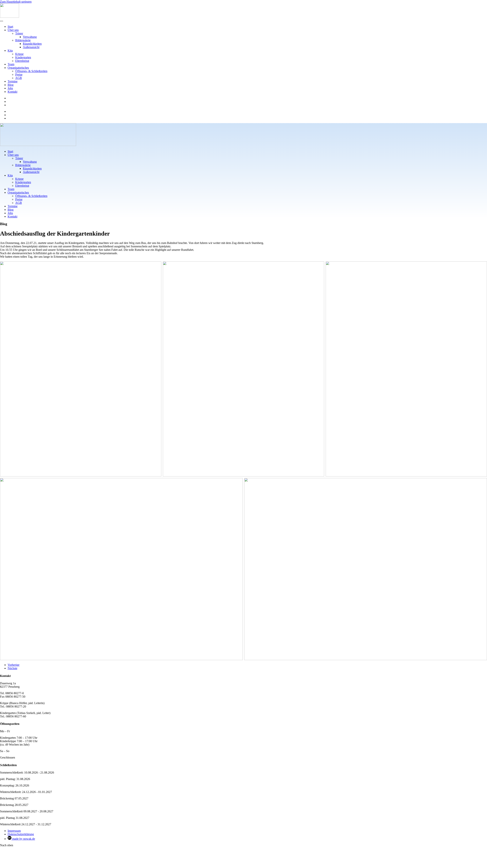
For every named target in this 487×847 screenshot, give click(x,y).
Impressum (14, 830)
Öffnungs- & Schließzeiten (31, 71)
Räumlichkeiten (32, 43)
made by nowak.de (23, 838)
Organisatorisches (18, 67)
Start (10, 26)
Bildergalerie (23, 40)
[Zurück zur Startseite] (9, 16)
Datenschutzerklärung (21, 834)
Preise (18, 74)
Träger (19, 33)
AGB (18, 78)
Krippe (19, 54)
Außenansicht (31, 47)
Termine (13, 81)
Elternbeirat (22, 60)
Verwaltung (30, 36)
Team (11, 64)
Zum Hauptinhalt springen (16, 1)
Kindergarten (23, 57)
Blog (11, 84)
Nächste (12, 668)
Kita (10, 50)
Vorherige (13, 664)
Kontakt (12, 91)
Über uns (13, 30)
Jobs (10, 88)
